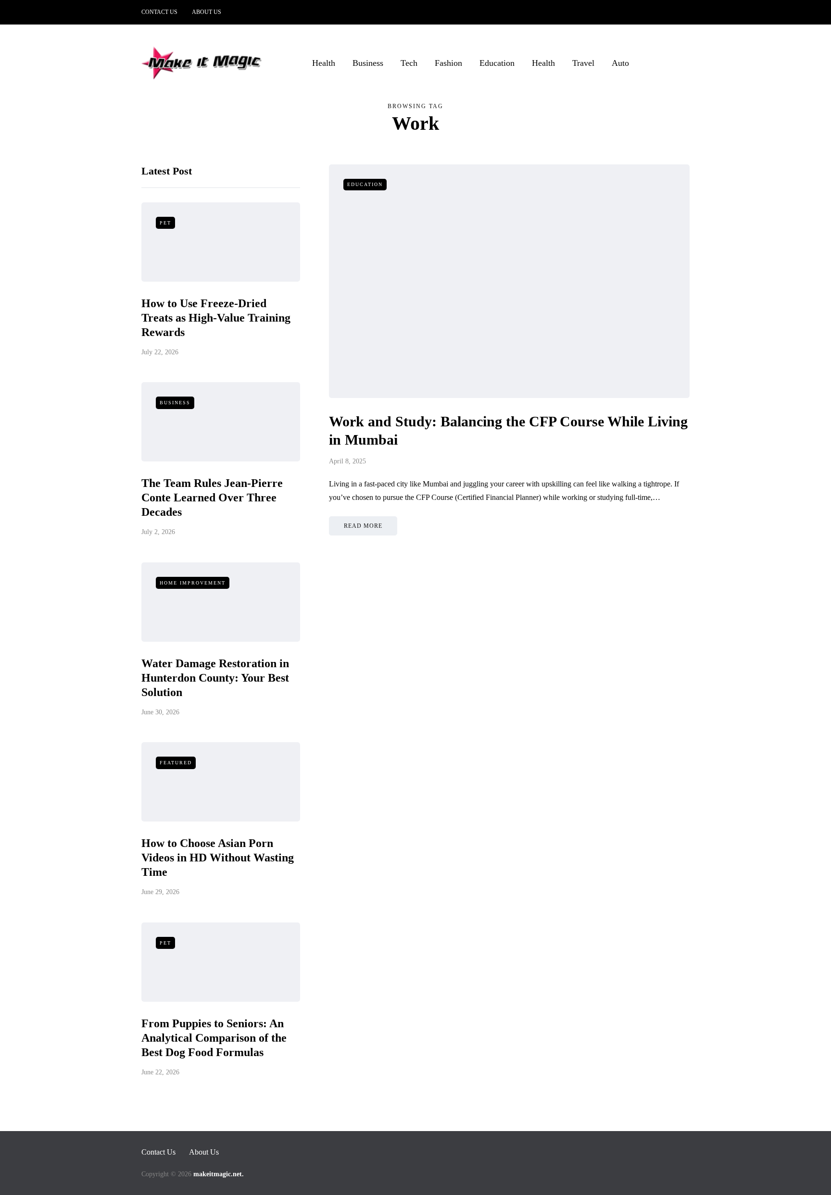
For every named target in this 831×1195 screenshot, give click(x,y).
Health (323, 63)
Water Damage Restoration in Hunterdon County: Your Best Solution (215, 677)
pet (165, 222)
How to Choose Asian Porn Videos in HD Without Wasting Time (217, 857)
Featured (176, 762)
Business (368, 63)
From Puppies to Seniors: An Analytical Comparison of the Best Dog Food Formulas (214, 1037)
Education (497, 63)
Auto (620, 63)
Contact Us (159, 12)
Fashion (448, 63)
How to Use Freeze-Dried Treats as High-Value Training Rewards (215, 317)
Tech (409, 63)
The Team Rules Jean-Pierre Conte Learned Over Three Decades (212, 497)
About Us (206, 12)
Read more (363, 526)
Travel (583, 63)
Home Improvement (193, 582)
